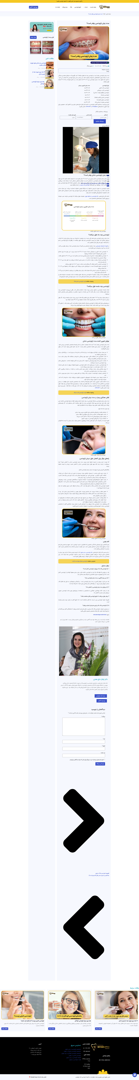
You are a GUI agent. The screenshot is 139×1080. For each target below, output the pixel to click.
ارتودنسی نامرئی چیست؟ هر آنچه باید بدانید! (79, 1021)
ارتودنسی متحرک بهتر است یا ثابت (79, 561)
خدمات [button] (86, 7)
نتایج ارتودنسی (77, 7)
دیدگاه (103, 716)
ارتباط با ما (57, 7)
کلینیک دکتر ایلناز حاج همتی (102, 246)
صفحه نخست (93, 7)
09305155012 (95, 106)
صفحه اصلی (108, 14)
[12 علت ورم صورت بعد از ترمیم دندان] (49, 74)
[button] (31, 47)
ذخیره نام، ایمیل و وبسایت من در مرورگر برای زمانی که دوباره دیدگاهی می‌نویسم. (87, 760)
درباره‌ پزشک (65, 7)
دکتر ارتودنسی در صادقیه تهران (91, 196)
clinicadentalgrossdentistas (99, 615)
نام (104, 739)
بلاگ (71, 7)
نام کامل (106, 115)
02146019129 (88, 106)
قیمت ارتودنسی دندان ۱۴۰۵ (80, 281)
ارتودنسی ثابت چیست (84, 185)
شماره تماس (89, 115)
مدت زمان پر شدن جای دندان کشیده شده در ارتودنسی (30, 1021)
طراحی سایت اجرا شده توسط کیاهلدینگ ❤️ (37, 1077)
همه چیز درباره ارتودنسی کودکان (130, 1021)
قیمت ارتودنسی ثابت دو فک (80, 392)
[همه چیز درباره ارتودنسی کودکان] (49, 84)
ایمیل (103, 746)
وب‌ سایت (103, 753)
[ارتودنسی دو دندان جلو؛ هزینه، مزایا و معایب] (50, 66)
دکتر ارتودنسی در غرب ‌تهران (86, 552)
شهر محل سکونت (72, 115)
